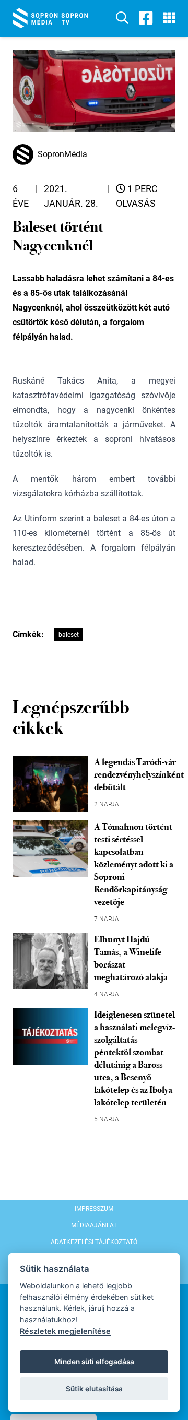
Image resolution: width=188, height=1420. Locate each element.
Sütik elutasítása (94, 1389)
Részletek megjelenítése (65, 1331)
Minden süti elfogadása (94, 1361)
